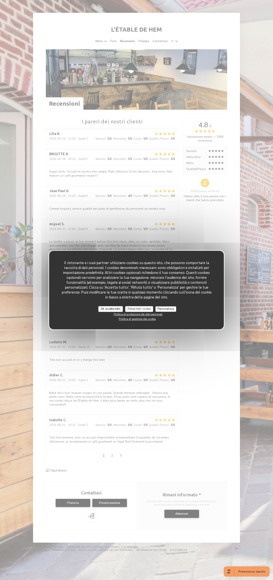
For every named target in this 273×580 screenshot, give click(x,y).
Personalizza (166, 309)
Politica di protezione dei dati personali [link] (138, 314)
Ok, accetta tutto (111, 309)
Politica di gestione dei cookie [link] (137, 319)
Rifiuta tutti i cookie (139, 309)
